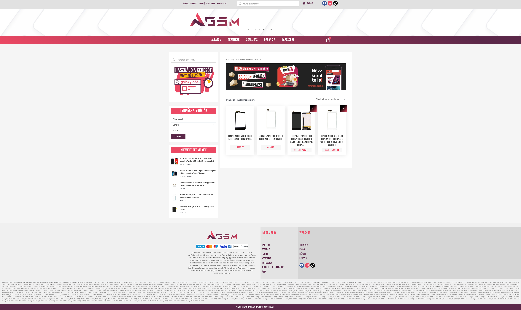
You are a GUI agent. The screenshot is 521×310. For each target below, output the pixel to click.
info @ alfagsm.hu (207, 3)
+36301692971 (222, 3)
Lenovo (250, 60)
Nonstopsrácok (279, 307)
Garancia (269, 40)
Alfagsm (216, 40)
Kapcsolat (288, 40)
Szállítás (252, 40)
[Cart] (327, 40)
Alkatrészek (241, 60)
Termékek (234, 40)
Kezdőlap (230, 60)
